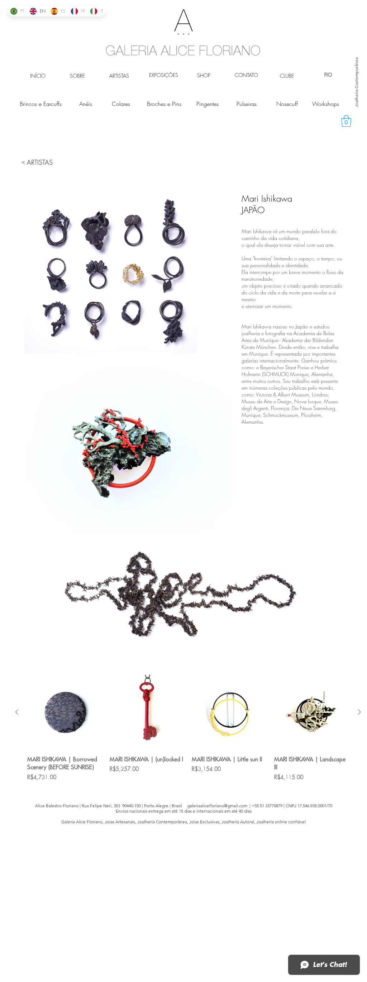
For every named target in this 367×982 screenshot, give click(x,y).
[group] (188, 732)
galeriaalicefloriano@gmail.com (217, 805)
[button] (346, 121)
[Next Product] (359, 712)
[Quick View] (65, 712)
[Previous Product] (17, 712)
